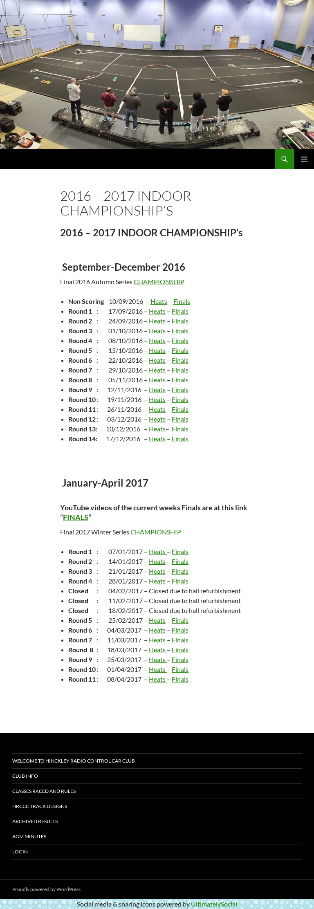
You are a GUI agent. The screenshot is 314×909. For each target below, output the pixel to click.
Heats (158, 301)
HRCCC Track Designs (39, 806)
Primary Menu (304, 159)
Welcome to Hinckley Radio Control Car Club (73, 761)
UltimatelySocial (214, 904)
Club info (25, 776)
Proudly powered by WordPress (46, 889)
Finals (181, 301)
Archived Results (35, 821)
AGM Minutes (29, 836)
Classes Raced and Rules (44, 791)
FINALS (75, 517)
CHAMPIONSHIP (159, 281)
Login (20, 851)
